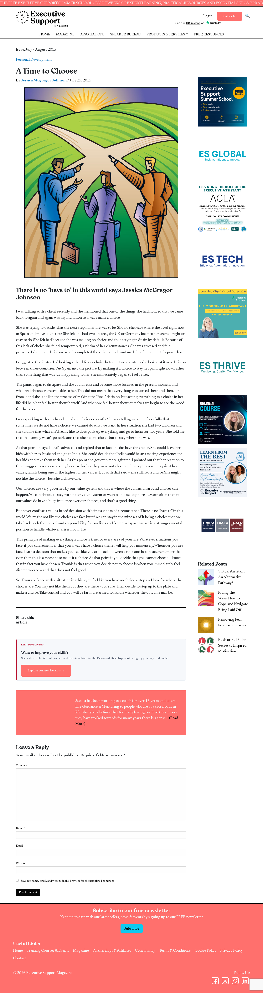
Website (21, 863)
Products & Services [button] (166, 34)
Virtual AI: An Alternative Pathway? (231, 577)
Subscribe (230, 16)
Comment (23, 765)
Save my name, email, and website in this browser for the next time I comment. (68, 881)
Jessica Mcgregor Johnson (44, 80)
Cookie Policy (205, 951)
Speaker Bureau (125, 34)
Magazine (65, 34)
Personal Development (34, 60)
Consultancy (145, 951)
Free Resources (209, 34)
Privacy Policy (231, 951)
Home (44, 34)
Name (20, 828)
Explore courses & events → (46, 670)
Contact (19, 958)
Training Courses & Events (48, 951)
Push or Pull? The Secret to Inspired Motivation (232, 645)
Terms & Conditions (175, 951)
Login (208, 16)
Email (20, 846)
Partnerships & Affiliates (112, 951)
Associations (92, 34)
